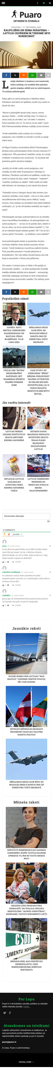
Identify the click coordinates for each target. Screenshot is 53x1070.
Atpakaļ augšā (25, 1062)
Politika (16, 27)
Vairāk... (26, 1006)
